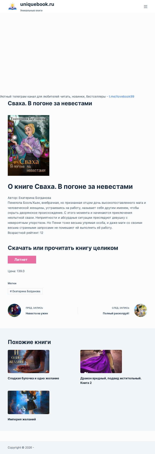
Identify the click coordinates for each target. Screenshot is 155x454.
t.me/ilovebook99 (121, 96)
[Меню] (145, 6)
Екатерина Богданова (25, 291)
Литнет (21, 259)
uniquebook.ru (37, 4)
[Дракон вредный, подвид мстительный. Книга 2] (101, 361)
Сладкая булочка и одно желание (33, 378)
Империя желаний (22, 419)
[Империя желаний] (28, 402)
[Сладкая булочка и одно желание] (28, 361)
